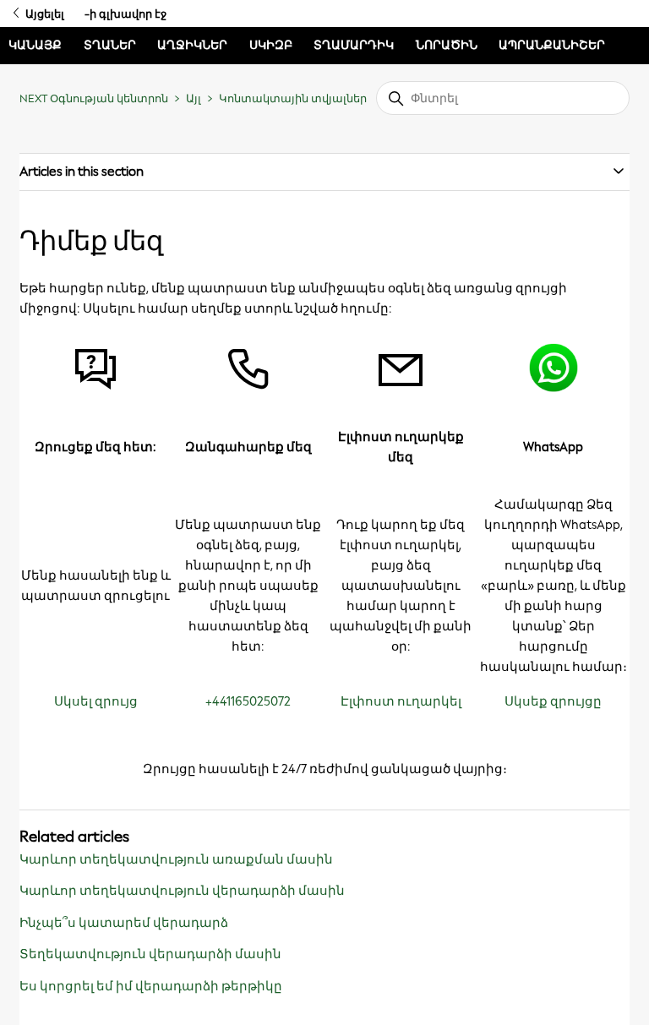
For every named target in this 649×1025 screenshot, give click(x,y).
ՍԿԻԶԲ (270, 45)
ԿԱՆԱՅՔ (35, 45)
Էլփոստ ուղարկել (401, 701)
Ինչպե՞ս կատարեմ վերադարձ (123, 922)
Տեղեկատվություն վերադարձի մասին (150, 954)
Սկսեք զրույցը (553, 701)
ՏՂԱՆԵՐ (110, 45)
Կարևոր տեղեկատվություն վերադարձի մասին (182, 890)
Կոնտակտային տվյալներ (293, 98)
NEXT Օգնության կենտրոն (93, 98)
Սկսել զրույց (96, 701)
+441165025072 (248, 701)
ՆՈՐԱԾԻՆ (446, 45)
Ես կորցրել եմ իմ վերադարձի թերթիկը (150, 986)
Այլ (193, 98)
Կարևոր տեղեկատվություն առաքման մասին (176, 859)
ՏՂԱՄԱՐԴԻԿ (354, 45)
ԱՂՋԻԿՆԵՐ (192, 45)
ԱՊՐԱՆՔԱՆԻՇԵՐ (552, 45)
